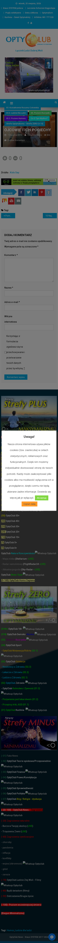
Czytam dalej (29, 504)
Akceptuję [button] (41, 498)
